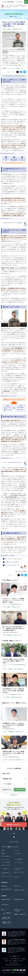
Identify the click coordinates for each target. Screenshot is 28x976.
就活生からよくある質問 (14, 841)
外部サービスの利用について (6, 856)
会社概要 (2, 853)
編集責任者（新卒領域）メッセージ (6, 918)
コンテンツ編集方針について (6, 913)
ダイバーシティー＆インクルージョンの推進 (20, 869)
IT (3, 697)
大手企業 (9, 29)
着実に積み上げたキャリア (16, 697)
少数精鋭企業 (9, 635)
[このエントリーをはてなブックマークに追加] (24, 72)
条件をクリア (14, 795)
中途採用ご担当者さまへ (19, 899)
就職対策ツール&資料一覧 (20, 914)
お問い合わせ (17, 876)
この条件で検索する (19, 789)
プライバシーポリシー (5, 859)
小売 (4, 29)
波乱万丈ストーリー (17, 29)
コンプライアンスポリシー (19, 862)
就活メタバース (18, 886)
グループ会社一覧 (18, 853)
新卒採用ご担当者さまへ (6, 899)
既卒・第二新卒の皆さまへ (6, 890)
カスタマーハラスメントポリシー (6, 877)
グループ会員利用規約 (18, 859)
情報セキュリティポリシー (5, 865)
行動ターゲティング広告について (20, 873)
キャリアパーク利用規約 (5, 862)
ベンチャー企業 (12, 759)
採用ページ (20, 68)
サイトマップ (17, 850)
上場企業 (8, 606)
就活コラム (3, 909)
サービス (5, 669)
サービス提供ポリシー (5, 868)
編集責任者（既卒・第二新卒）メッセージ (6, 923)
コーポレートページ (12, 68)
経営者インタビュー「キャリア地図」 (19, 910)
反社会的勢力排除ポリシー (5, 872)
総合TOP (3, 850)
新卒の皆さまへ (4, 886)
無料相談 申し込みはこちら (14, 824)
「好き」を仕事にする (18, 669)
